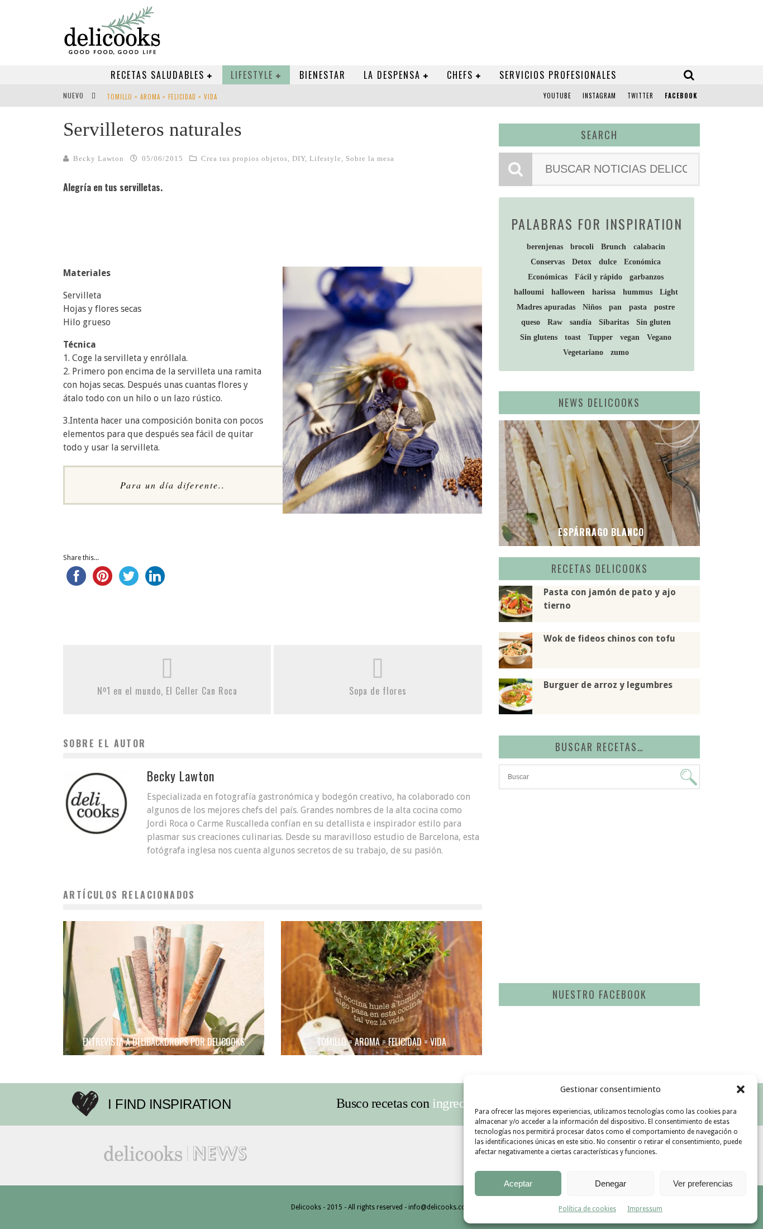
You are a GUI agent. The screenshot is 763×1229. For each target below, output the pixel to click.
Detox (582, 262)
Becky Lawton (98, 158)
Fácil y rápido (598, 277)
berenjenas (545, 247)
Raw (554, 322)
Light (669, 292)
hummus (637, 292)
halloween (568, 292)
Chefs (460, 75)
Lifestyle (252, 75)
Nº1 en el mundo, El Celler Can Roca (167, 690)
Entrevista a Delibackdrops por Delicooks (164, 1041)
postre (664, 307)
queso (530, 322)
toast (573, 337)
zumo (620, 352)
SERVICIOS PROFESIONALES (558, 75)
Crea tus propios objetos (244, 158)
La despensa (392, 75)
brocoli (582, 247)
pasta (638, 307)
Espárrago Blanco (599, 532)
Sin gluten (653, 322)
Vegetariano (583, 352)
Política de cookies (587, 1209)
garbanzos (647, 277)
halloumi (529, 292)
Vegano (659, 337)
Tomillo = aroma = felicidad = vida (162, 96)
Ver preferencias (703, 1183)
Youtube (557, 95)
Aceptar (518, 1183)
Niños (592, 307)
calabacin (649, 247)
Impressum (644, 1209)
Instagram (599, 95)
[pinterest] (102, 581)
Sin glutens (538, 337)
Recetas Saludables (157, 75)
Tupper (600, 337)
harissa (604, 292)
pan (615, 307)
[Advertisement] (596, 884)
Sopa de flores (378, 690)
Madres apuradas (546, 307)
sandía (581, 322)
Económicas (548, 277)
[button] (740, 1089)
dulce (608, 262)
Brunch (613, 247)
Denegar (610, 1183)
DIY (298, 158)
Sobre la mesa (370, 158)
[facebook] (76, 581)
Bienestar (322, 75)
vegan (630, 337)
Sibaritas (614, 322)
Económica (642, 262)
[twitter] (129, 581)
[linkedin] (155, 581)
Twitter (640, 95)
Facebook (681, 95)
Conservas (548, 262)
